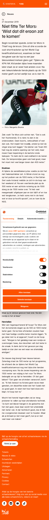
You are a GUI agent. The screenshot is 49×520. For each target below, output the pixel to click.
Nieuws (10, 14)
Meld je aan (10, 443)
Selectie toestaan (24, 299)
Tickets (5, 452)
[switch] (42, 267)
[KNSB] (24, 512)
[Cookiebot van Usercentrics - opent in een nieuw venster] (35, 212)
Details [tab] (20, 219)
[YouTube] (17, 503)
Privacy (5, 477)
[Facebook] (4, 503)
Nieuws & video (8, 455)
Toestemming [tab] (8, 219)
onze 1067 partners (16, 231)
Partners (6, 473)
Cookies (5, 480)
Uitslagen (6, 466)
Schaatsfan (7, 459)
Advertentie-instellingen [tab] (37, 219)
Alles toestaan (24, 292)
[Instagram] (11, 503)
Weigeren (24, 306)
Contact (5, 484)
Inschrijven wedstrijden (12, 463)
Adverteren (7, 470)
